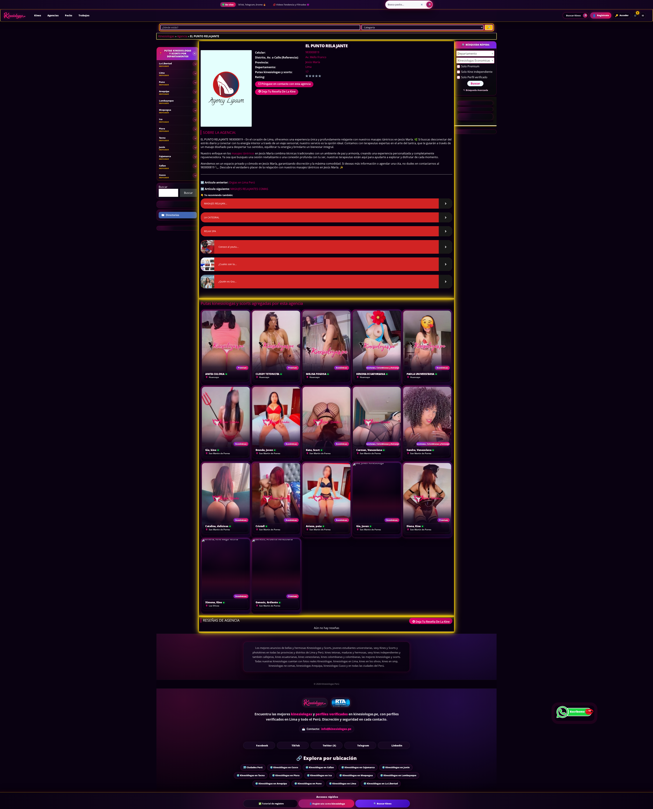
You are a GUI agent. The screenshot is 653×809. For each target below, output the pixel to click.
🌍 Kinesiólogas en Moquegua (356, 775)
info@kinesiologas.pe (336, 729)
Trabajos (84, 15)
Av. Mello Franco (315, 57)
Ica (160, 119)
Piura (162, 128)
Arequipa (164, 91)
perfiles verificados (332, 714)
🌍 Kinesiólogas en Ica (319, 775)
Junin (162, 147)
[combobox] (475, 53)
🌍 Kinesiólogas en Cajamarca (358, 767)
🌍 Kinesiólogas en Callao (320, 767)
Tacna (162, 137)
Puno (162, 81)
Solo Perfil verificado (474, 77)
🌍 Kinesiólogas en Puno (308, 783)
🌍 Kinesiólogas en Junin (396, 767)
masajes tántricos (243, 153)
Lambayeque (166, 100)
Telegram (363, 745)
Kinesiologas (166, 36)
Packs (68, 15)
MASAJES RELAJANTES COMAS (249, 189)
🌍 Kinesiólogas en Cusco (284, 767)
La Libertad (165, 63)
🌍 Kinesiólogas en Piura (285, 775)
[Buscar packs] (429, 5)
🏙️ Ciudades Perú (253, 767)
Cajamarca (165, 156)
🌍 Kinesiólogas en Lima (342, 783)
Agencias (52, 15)
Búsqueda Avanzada (477, 90)
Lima (308, 67)
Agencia (182, 36)
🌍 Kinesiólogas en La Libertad (381, 783)
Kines (37, 15)
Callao (162, 165)
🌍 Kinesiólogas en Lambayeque (398, 775)
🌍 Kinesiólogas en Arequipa (271, 783)
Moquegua (165, 109)
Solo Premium (470, 66)
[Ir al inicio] (14, 15)
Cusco (162, 174)
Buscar (163, 187)
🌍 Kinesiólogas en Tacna (251, 775)
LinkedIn (396, 745)
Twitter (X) (329, 745)
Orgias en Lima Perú (242, 182)
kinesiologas (301, 714)
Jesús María (312, 62)
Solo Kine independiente (476, 72)
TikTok (296, 745)
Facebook (262, 745)
